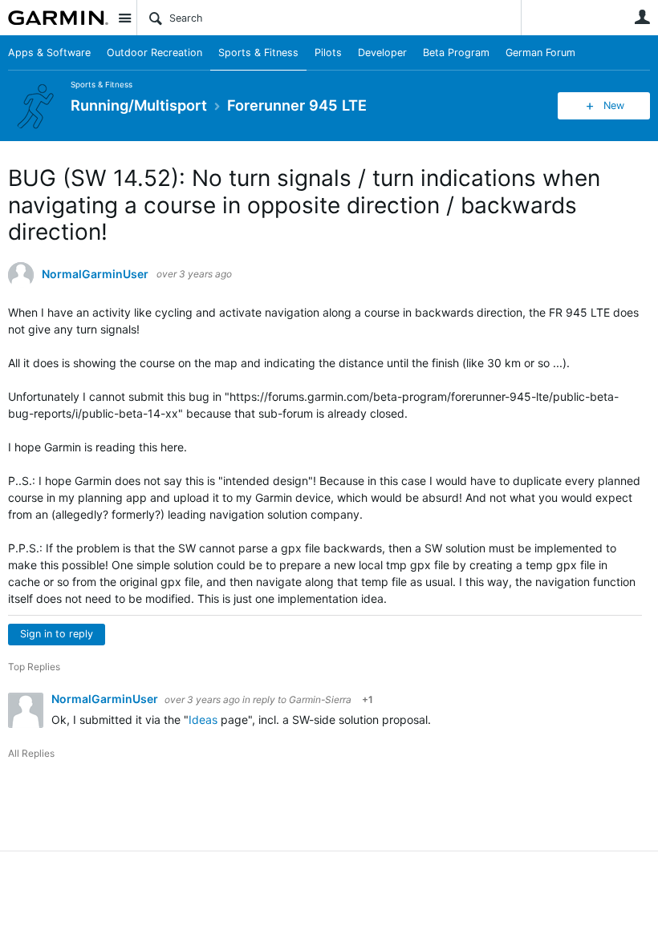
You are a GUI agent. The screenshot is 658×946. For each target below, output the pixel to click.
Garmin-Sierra (320, 699)
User (642, 17)
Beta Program (456, 52)
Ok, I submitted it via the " (120, 719)
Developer (382, 52)
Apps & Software (49, 52)
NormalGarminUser (95, 274)
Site (124, 18)
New (613, 105)
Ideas (203, 719)
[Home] (58, 17)
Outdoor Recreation (154, 52)
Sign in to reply (56, 634)
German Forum (540, 52)
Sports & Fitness (258, 52)
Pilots (328, 52)
